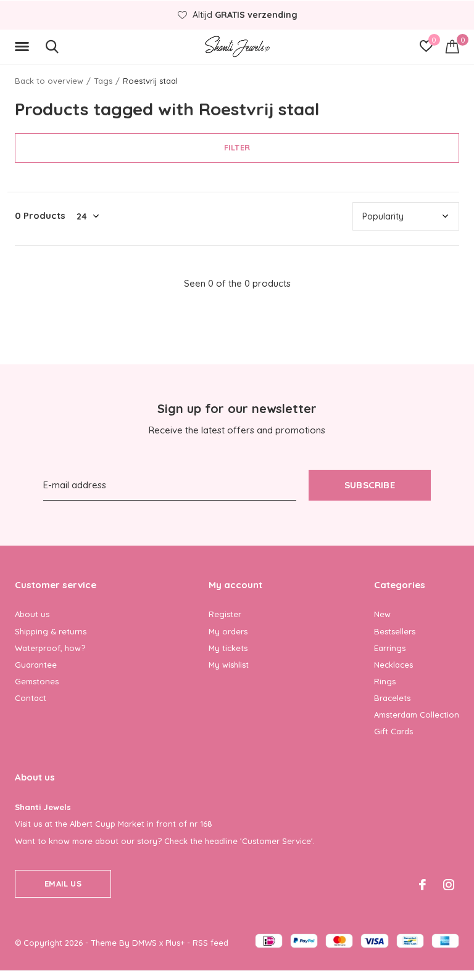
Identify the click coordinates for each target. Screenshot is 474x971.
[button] (24, 47)
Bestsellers (394, 631)
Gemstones (37, 681)
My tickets (228, 648)
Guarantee (36, 665)
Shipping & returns (50, 631)
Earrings (389, 648)
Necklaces (393, 665)
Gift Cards (393, 731)
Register (225, 614)
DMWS (144, 943)
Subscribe (369, 485)
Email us (62, 883)
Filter (237, 147)
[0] (452, 46)
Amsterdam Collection (416, 714)
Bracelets (392, 698)
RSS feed (210, 943)
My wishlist (229, 665)
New (382, 614)
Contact (30, 698)
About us (32, 614)
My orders (228, 631)
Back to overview (49, 81)
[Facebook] (422, 884)
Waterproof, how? (50, 648)
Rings (385, 681)
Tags (103, 81)
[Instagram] (448, 884)
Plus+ (175, 943)
